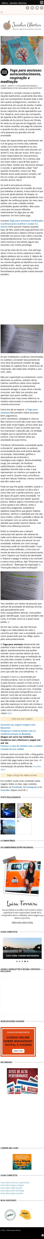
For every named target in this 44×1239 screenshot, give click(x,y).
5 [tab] (27, 961)
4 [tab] (25, 961)
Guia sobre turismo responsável (15, 1182)
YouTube (37, 8)
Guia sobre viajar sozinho (12, 1193)
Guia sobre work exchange (12, 1190)
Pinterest (41, 8)
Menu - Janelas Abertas (14, 3)
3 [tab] (22, 961)
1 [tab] (17, 961)
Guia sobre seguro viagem (12, 1185)
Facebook (27, 8)
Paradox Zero (43, 1235)
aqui (9, 713)
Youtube (5, 790)
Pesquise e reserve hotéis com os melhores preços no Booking (18, 732)
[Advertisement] (22, 300)
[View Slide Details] (22, 948)
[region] (22, 948)
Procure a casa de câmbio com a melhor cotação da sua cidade (22, 747)
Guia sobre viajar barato (11, 1188)
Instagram (32, 8)
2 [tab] (19, 961)
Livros (3, 86)
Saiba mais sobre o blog (22, 922)
